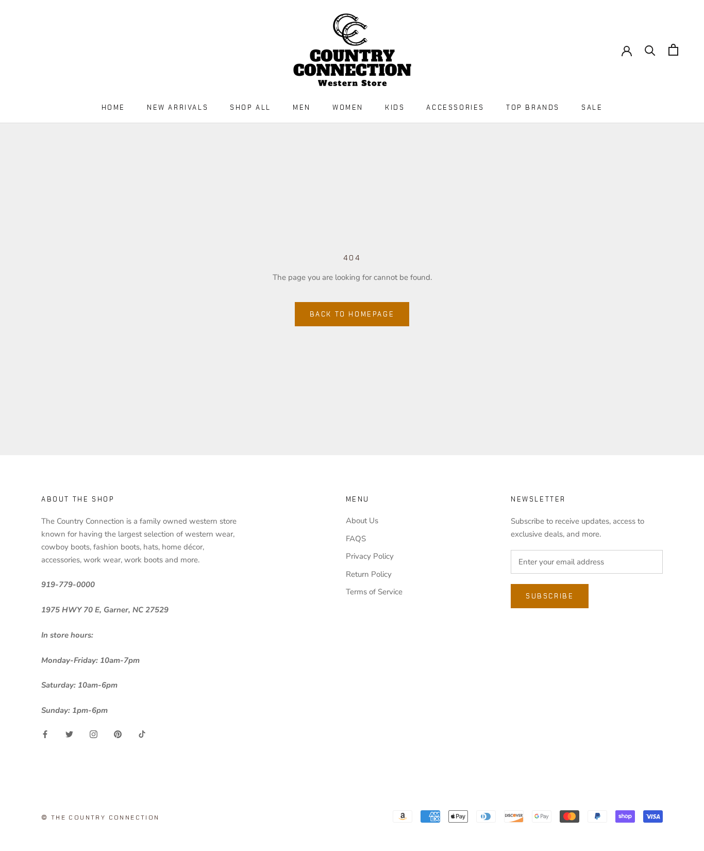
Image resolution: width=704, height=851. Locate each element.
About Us (362, 520)
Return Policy (369, 574)
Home (113, 107)
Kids (395, 107)
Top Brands (533, 107)
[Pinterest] (118, 733)
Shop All (250, 107)
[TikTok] (142, 733)
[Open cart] (673, 50)
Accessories (455, 107)
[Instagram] (93, 733)
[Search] (650, 49)
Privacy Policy (370, 556)
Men (302, 107)
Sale (591, 107)
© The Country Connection (100, 817)
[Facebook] (45, 733)
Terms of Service (374, 592)
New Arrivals (177, 107)
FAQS (356, 538)
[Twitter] (69, 733)
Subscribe (550, 596)
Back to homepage (352, 314)
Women (347, 107)
